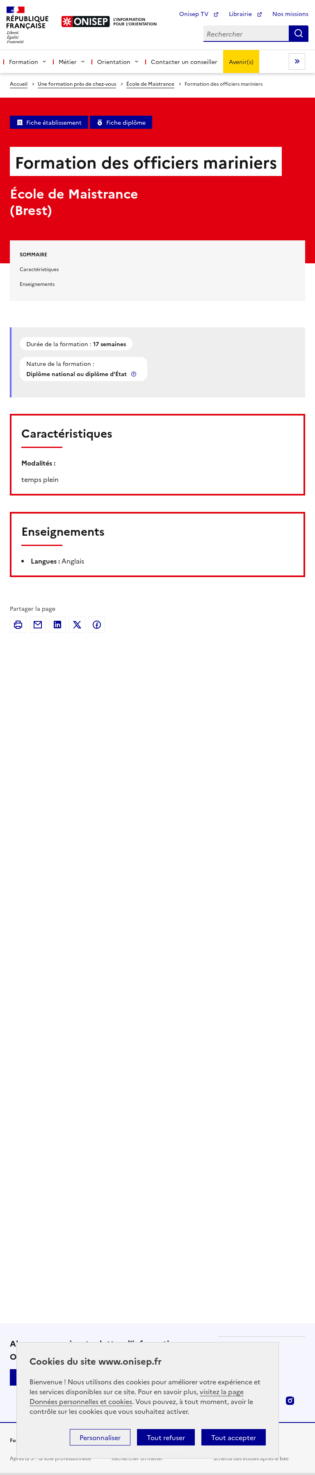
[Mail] (38, 624)
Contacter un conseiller (184, 61)
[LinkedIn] (57, 624)
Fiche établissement (54, 122)
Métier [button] (68, 61)
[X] (77, 624)
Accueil (18, 83)
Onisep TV (194, 13)
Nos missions (290, 13)
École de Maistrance (150, 83)
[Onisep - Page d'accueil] (86, 21)
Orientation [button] (113, 61)
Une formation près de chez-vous (77, 83)
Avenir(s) (241, 61)
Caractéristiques (39, 268)
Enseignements (37, 283)
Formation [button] (23, 61)
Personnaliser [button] (100, 1437)
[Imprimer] (18, 624)
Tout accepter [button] (233, 1437)
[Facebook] (97, 624)
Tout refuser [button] (166, 1437)
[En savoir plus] (134, 373)
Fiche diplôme (126, 122)
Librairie (241, 13)
